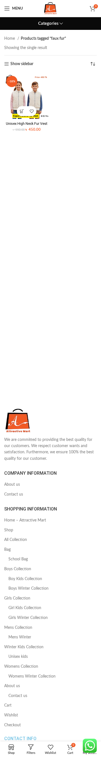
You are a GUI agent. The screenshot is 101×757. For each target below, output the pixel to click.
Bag (7, 550)
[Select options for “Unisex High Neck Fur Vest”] (22, 111)
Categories (48, 23)
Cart (8, 705)
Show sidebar (21, 64)
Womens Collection (21, 667)
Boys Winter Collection (28, 588)
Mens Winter (19, 637)
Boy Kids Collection (25, 579)
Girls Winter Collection (28, 618)
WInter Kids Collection (23, 647)
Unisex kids (18, 657)
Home (10, 39)
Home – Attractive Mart (25, 520)
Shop (8, 530)
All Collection (15, 540)
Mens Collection (18, 628)
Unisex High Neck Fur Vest (26, 123)
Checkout (12, 725)
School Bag (18, 559)
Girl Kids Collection (24, 608)
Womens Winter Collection (32, 676)
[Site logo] (50, 8)
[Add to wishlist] (31, 111)
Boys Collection (17, 569)
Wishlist (11, 715)
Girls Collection (17, 598)
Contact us (13, 494)
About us (12, 485)
